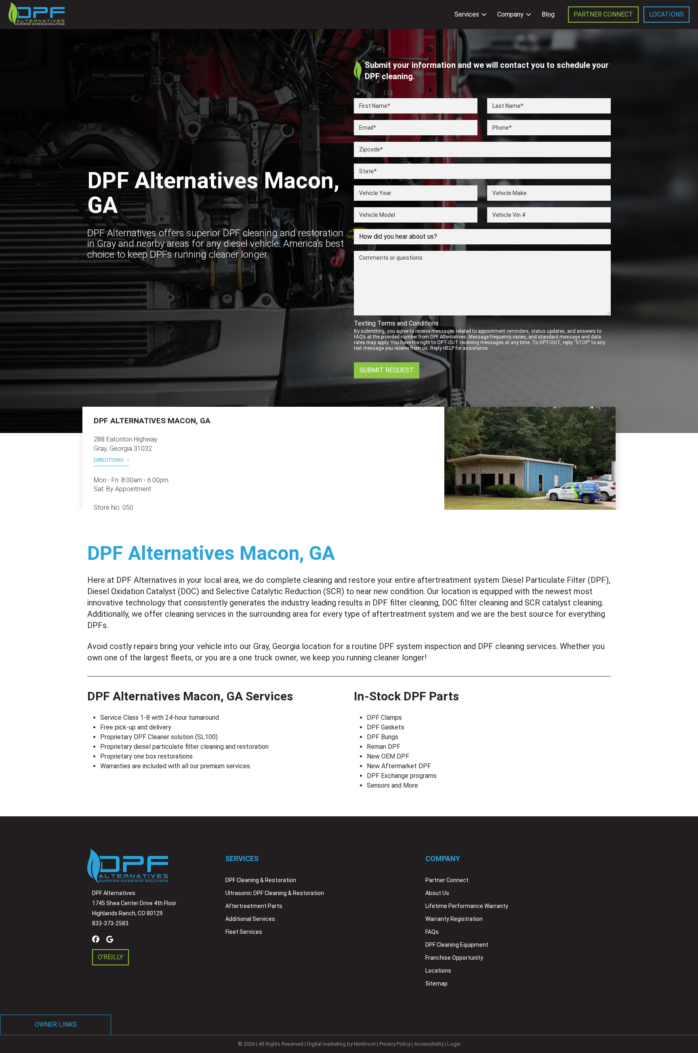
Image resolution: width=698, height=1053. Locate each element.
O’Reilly (110, 957)
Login (453, 1044)
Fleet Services (243, 932)
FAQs (432, 932)
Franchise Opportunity (454, 957)
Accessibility (429, 1044)
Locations (666, 14)
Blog (548, 14)
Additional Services (250, 919)
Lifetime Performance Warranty (466, 906)
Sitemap (436, 983)
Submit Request (387, 370)
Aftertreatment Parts (253, 906)
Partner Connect (603, 14)
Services (466, 14)
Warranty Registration (454, 919)
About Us (437, 893)
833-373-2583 (110, 923)
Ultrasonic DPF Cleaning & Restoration (274, 893)
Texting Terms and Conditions (396, 323)
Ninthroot (365, 1044)
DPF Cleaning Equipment (456, 945)
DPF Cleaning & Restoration (260, 880)
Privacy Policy (394, 1044)
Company (510, 14)
